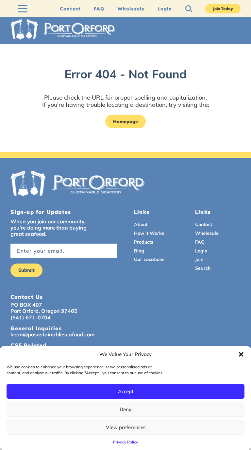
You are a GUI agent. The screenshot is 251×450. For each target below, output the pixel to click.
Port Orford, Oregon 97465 (43, 311)
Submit (26, 270)
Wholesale (130, 9)
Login (165, 9)
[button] (241, 354)
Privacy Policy (125, 442)
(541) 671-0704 (30, 317)
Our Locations (149, 259)
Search (202, 268)
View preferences (125, 427)
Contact (70, 9)
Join (199, 259)
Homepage (125, 121)
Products (143, 242)
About (140, 224)
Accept (125, 391)
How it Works (149, 233)
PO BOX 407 (26, 305)
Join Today (223, 8)
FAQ (99, 9)
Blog (139, 251)
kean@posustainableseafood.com (52, 334)
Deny (125, 409)
